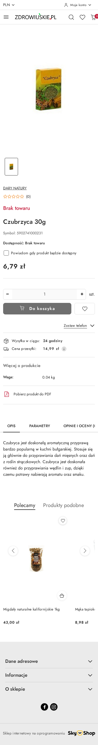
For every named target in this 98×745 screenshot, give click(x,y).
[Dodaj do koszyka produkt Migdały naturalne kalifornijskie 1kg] (62, 595)
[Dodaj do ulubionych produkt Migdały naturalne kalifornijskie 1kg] (63, 521)
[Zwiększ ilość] (82, 294)
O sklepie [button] (15, 689)
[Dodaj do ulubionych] (84, 308)
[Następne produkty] (85, 550)
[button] (17, 196)
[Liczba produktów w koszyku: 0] (93, 17)
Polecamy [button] (24, 505)
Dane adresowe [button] (21, 661)
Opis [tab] (11, 425)
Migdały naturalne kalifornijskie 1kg (31, 609)
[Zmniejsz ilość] (7, 294)
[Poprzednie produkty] (13, 550)
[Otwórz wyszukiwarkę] (71, 17)
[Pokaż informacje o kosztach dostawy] (64, 349)
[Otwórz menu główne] (6, 17)
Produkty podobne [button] (63, 505)
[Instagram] (53, 707)
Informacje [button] (16, 675)
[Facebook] (44, 707)
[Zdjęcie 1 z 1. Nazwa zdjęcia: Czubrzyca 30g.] (11, 166)
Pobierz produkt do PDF (32, 394)
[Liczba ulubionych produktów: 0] (82, 17)
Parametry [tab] (39, 425)
